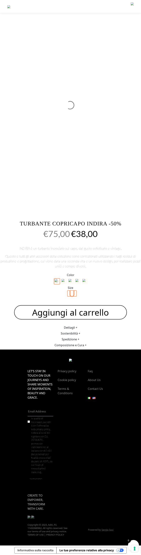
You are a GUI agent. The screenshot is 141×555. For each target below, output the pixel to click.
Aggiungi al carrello (70, 312)
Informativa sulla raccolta (35, 550)
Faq (90, 371)
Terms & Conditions (65, 391)
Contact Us (95, 389)
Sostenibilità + (70, 333)
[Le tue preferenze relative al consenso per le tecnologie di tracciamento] (134, 548)
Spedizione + (70, 339)
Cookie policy (67, 380)
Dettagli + (70, 328)
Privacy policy (67, 371)
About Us (94, 380)
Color (70, 275)
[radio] (57, 281)
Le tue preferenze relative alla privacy (86, 550)
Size (70, 288)
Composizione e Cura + (70, 345)
